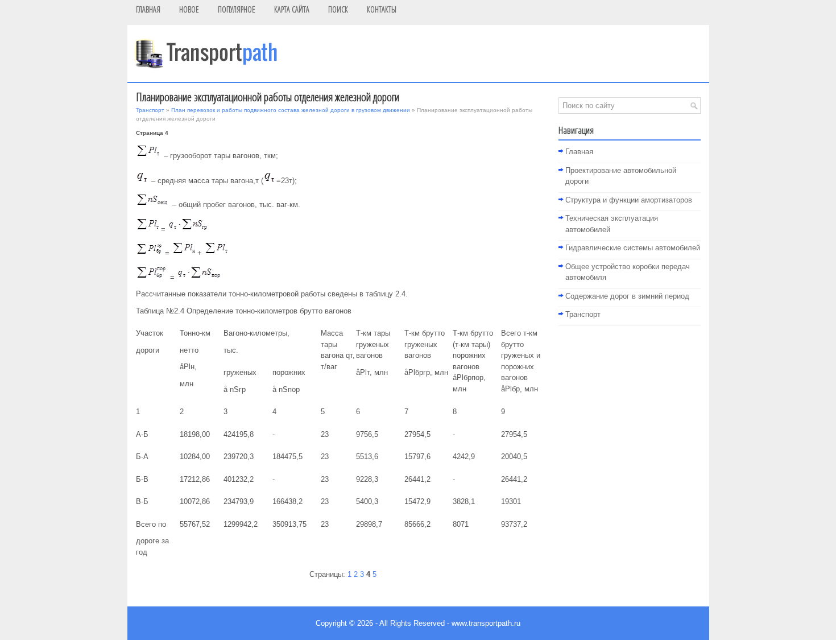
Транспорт (150, 110)
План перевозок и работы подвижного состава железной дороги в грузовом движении (290, 110)
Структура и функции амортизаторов (628, 200)
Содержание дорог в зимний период (627, 296)
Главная (579, 151)
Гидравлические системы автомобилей (632, 247)
